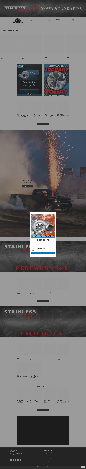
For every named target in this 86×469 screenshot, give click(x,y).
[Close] (55, 213)
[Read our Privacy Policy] (54, 249)
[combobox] (32, 245)
